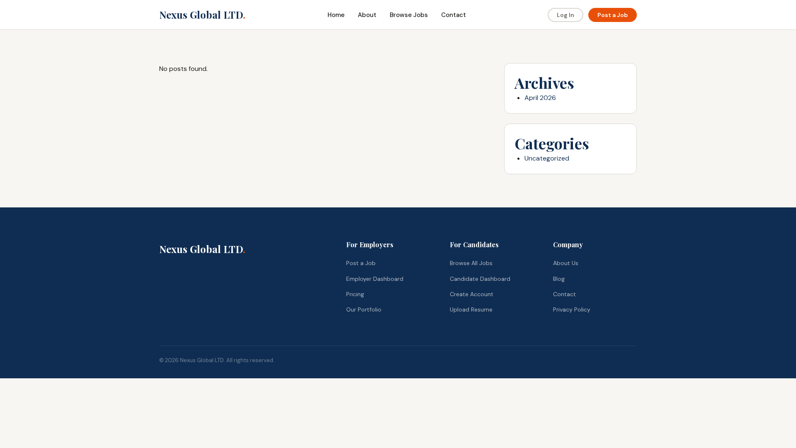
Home (336, 15)
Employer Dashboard (374, 278)
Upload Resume (471, 309)
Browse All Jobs (471, 263)
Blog (559, 278)
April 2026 (540, 97)
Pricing (355, 294)
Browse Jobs (409, 15)
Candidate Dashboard (480, 278)
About (367, 15)
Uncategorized (546, 158)
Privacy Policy (571, 309)
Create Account (471, 294)
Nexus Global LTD (202, 14)
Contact (453, 15)
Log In (565, 15)
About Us (565, 263)
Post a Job (612, 15)
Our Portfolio (363, 309)
